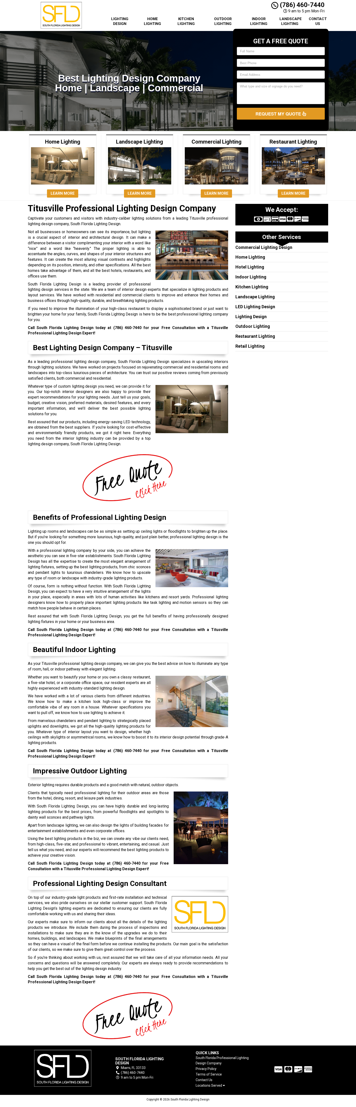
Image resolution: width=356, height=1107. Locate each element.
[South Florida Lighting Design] (63, 1068)
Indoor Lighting (258, 21)
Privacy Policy (206, 1069)
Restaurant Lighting (255, 336)
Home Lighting (152, 21)
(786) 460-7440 (301, 4)
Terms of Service (209, 1074)
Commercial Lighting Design (263, 247)
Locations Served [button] (209, 1085)
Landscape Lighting (290, 21)
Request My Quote (278, 114)
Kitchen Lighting (186, 21)
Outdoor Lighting (223, 21)
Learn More (63, 193)
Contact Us (318, 21)
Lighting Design (119, 21)
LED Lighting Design (255, 306)
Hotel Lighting (249, 266)
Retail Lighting (250, 346)
